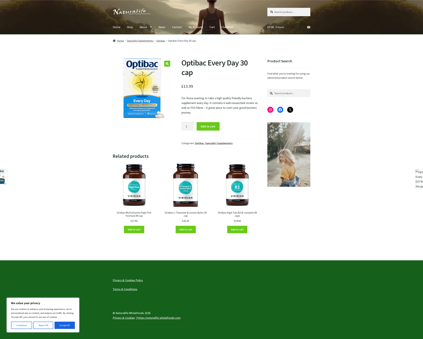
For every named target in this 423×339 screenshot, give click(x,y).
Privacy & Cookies (124, 318)
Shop (130, 27)
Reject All (43, 325)
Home (116, 27)
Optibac (160, 40)
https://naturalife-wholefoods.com (159, 318)
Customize (21, 325)
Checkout (227, 27)
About (143, 27)
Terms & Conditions (125, 289)
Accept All (65, 325)
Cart (212, 27)
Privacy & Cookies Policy (128, 280)
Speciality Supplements (140, 40)
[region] (43, 315)
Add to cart (208, 126)
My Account (196, 27)
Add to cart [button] (134, 229)
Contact (177, 27)
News (161, 27)
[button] (167, 64)
